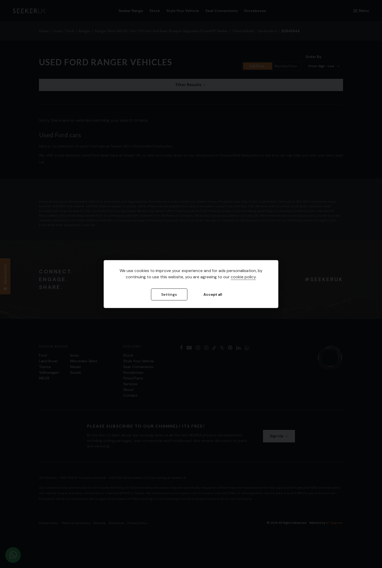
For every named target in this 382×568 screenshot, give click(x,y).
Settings (169, 294)
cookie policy (243, 277)
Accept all (212, 294)
